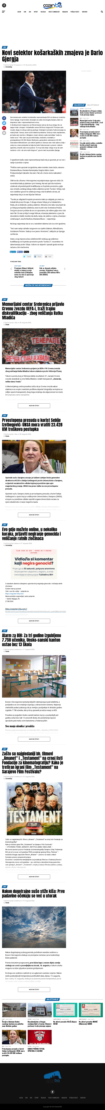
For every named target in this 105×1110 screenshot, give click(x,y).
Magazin (65, 12)
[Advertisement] (52, 30)
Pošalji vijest (75, 12)
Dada (7, 324)
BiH (30, 12)
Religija (43, 12)
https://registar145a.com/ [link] (14, 594)
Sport (36, 12)
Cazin (19, 12)
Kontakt (84, 12)
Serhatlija (9, 67)
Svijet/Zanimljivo (54, 12)
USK (25, 12)
